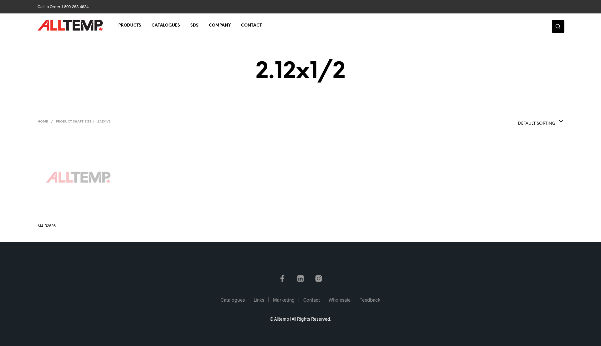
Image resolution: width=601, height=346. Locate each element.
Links (259, 300)
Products (129, 25)
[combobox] (528, 121)
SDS (194, 25)
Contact (251, 25)
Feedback (369, 300)
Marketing (284, 300)
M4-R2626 (47, 225)
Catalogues (166, 25)
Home (43, 121)
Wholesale (340, 300)
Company (220, 25)
